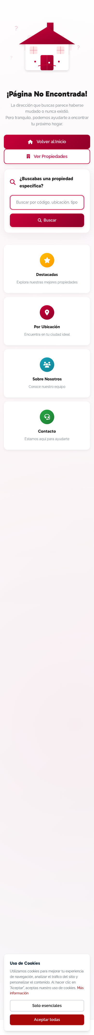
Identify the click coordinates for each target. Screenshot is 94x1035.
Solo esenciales (47, 1005)
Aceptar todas (47, 1019)
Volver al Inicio (51, 141)
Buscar (50, 220)
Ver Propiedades (50, 156)
